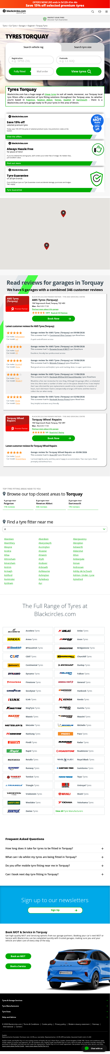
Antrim (7, 567)
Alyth (41, 558)
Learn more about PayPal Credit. (13, 1046)
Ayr (40, 583)
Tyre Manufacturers (10, 1006)
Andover (43, 563)
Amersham (9, 563)
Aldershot (78, 550)
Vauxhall (18, 364)
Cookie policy (47, 1024)
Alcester (43, 550)
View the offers (14, 136)
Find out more (14, 163)
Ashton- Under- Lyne (83, 575)
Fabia (18, 403)
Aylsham (8, 583)
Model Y (19, 381)
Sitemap (95, 1024)
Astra (18, 367)
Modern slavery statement (79, 1024)
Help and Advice (9, 1017)
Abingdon (78, 542)
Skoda (17, 400)
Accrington (44, 546)
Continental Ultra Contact (61, 335)
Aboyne (8, 546)
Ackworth (78, 546)
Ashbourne (44, 571)
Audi (17, 350)
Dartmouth (81, 99)
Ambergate (78, 558)
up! (17, 339)
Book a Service (18, 966)
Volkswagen (20, 336)
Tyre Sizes (6, 1011)
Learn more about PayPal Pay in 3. (37, 1046)
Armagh (8, 571)
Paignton (30, 99)
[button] (92, 11)
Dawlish (67, 99)
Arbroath (43, 567)
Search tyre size (82, 47)
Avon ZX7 (53, 455)
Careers (19, 1026)
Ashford (8, 575)
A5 (17, 353)
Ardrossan (78, 567)
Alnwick (43, 554)
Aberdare (9, 538)
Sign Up (55, 910)
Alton (76, 554)
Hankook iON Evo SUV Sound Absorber (66, 377)
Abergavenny (80, 538)
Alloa (6, 554)
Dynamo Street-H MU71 (60, 349)
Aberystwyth (45, 542)
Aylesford (78, 579)
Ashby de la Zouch (82, 571)
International (8, 1026)
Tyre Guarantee (14, 190)
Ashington (44, 575)
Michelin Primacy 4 (57, 363)
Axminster (9, 579)
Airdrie (7, 550)
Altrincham (9, 558)
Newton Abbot (44, 99)
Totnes (58, 99)
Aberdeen (43, 538)
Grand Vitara (21, 459)
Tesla (17, 378)
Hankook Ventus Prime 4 (60, 399)
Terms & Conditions (31, 1024)
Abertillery (9, 542)
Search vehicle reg (33, 47)
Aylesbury (44, 579)
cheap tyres (50, 94)
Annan (76, 563)
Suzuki (17, 456)
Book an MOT (18, 956)
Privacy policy (60, 1024)
